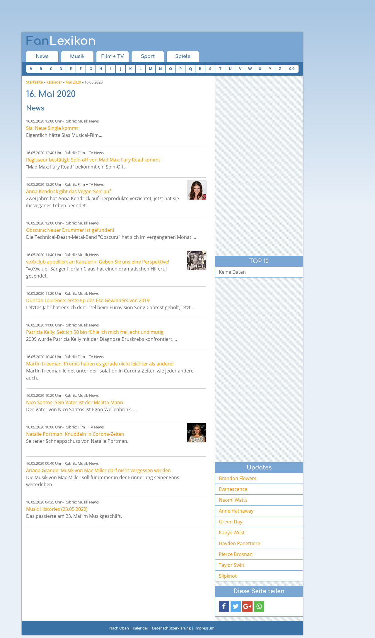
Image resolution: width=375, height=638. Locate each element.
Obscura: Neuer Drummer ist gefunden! (70, 230)
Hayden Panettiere (239, 543)
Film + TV (112, 56)
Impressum (204, 628)
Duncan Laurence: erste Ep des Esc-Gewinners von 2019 (87, 300)
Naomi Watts (233, 500)
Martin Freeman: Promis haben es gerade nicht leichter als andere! (99, 363)
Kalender (54, 82)
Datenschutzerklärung (171, 628)
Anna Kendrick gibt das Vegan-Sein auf (68, 191)
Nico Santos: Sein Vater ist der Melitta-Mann (74, 402)
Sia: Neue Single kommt (52, 128)
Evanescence (233, 489)
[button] (224, 606)
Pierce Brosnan (236, 554)
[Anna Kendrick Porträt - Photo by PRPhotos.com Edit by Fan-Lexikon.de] (196, 190)
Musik (77, 56)
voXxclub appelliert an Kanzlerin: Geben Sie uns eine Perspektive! (97, 261)
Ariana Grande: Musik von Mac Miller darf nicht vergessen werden (98, 470)
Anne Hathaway (236, 511)
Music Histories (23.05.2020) (57, 509)
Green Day (230, 521)
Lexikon (61, 41)
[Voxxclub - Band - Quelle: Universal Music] (196, 260)
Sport (148, 56)
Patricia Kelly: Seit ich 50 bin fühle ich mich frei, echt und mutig (94, 332)
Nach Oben (119, 628)
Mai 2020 (73, 82)
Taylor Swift (231, 565)
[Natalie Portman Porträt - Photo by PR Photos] (196, 432)
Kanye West (232, 532)
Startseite (34, 82)
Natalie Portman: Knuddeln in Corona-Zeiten (75, 434)
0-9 (291, 68)
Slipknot (228, 576)
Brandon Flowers (237, 478)
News (42, 56)
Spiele (182, 56)
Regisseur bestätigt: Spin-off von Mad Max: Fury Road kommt (93, 159)
